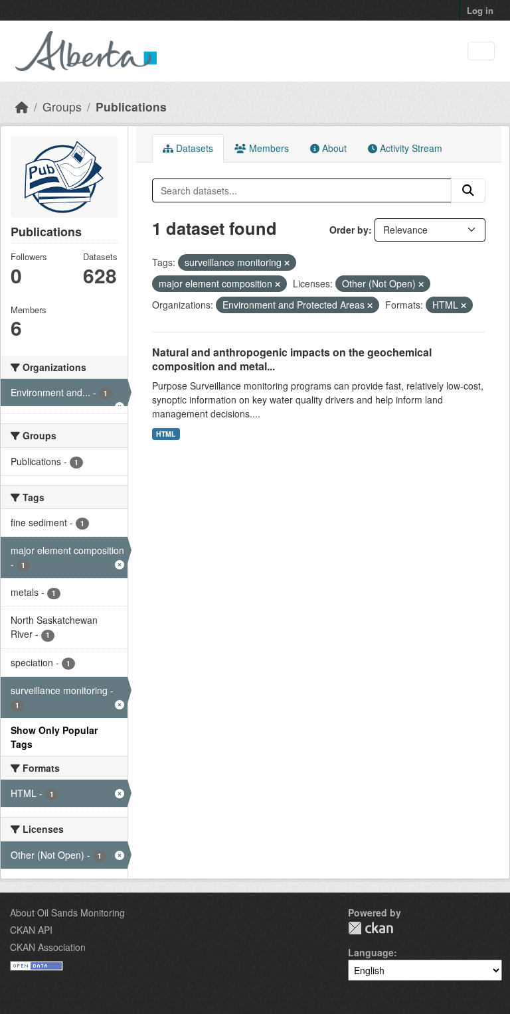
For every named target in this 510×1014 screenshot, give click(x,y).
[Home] (22, 106)
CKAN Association (48, 947)
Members (267, 148)
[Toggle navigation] (481, 51)
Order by (349, 229)
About (333, 148)
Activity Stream (409, 148)
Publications (131, 106)
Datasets (193, 148)
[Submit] (468, 190)
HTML (165, 434)
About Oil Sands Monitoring (67, 912)
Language (371, 952)
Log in (480, 10)
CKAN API (31, 929)
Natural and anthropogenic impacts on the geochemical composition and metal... (292, 359)
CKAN (370, 928)
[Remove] (287, 262)
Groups (62, 106)
